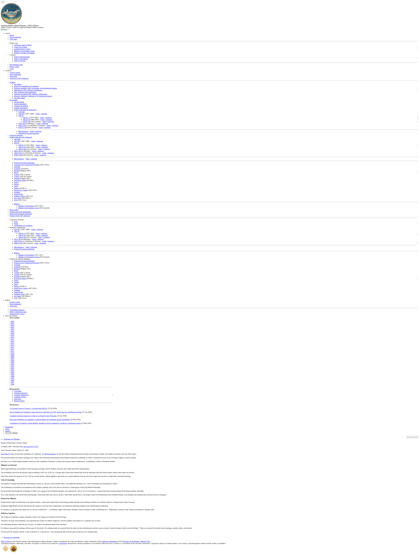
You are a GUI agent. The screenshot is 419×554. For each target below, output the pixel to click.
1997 (12, 378)
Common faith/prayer (21, 395)
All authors (18, 84)
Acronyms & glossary (17, 310)
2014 (12, 345)
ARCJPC (21, 114)
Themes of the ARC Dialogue (20, 216)
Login (12, 69)
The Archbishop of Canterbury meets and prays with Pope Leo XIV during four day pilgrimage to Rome (46, 412)
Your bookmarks (15, 37)
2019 (12, 335)
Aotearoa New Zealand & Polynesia (26, 165)
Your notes (13, 39)
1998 (12, 376)
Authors (12, 82)
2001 (12, 370)
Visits (16, 222)
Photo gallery (14, 210)
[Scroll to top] (2, 2)
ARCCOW (22, 125)
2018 (12, 337)
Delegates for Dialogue (12, 439)
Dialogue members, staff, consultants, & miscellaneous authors (35, 88)
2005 (12, 363)
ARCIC (21, 116)
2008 (12, 357)
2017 (12, 339)
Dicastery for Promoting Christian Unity (136, 541)
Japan (16, 186)
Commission (62, 543)
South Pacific (18, 194)
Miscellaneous (23, 131)
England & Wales (20, 180)
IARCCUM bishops (21, 59)
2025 (12, 323)
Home (12, 35)
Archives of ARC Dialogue (19, 78)
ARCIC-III (26, 122)
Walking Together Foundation (24, 53)
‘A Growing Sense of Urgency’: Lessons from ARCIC (28, 408)
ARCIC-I (26, 118)
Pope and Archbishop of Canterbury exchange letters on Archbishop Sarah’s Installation (40, 419)
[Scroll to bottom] (4, 2)
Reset (15, 433)
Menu (5, 30)
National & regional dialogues (28, 133)
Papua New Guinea (20, 190)
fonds (38, 114)
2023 (12, 327)
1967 (12, 382)
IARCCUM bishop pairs (18, 312)
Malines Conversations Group (24, 51)
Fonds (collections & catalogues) (25, 110)
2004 (12, 365)
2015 (12, 343)
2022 (12, 329)
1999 (12, 374)
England (17, 178)
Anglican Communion (109, 541)
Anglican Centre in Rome (23, 45)
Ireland (16, 184)
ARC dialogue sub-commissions (25, 92)
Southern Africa (19, 196)
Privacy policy (15, 67)
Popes (16, 224)
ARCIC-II (26, 120)
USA (15, 200)
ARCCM (21, 123)
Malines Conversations (26, 206)
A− (7, 433)
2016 (12, 341)
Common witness (20, 397)
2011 (12, 351)
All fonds (21, 112)
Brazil (16, 173)
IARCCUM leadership (22, 57)
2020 (12, 333)
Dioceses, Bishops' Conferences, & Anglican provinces (33, 96)
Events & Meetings (16, 135)
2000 (12, 372)
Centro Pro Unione (20, 47)
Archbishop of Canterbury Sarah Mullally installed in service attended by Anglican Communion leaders (45, 423)
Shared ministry (19, 401)
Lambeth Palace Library (22, 49)
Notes (7, 429)
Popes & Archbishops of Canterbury (26, 86)
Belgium (17, 171)
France (16, 182)
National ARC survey (17, 314)
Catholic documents (21, 108)
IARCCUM (22, 127)
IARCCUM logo (20, 61)
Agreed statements (20, 104)
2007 (12, 359)
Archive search (15, 72)
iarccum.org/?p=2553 (30, 447)
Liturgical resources (20, 393)
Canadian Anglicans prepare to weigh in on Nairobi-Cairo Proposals (33, 416)
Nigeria (16, 188)
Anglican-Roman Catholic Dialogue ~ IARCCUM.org (20, 25)
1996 (12, 380)
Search (7, 431)
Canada (16, 174)
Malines (16, 204)
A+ (11, 433)
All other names (19, 98)
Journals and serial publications (20, 212)
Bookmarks (9, 427)
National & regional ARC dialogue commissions (30, 94)
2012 (12, 349)
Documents (13, 100)
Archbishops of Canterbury (23, 225)
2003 (12, 367)
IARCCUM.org (6, 541)
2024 (12, 325)
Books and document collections (21, 214)
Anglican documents (21, 106)
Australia (17, 167)
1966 (12, 384)
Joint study (17, 399)
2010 (12, 353)
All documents (19, 102)
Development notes (16, 65)
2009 (12, 355)
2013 (12, 347)
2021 (12, 331)
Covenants (17, 391)
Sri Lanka (17, 198)
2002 (12, 368)
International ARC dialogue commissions (28, 90)
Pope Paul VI (5, 454)
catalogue (44, 114)
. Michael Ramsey (50, 454)
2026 (12, 321)
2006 (12, 361)
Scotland (17, 192)
